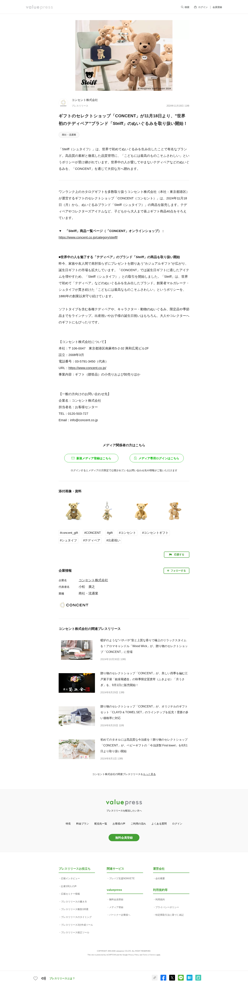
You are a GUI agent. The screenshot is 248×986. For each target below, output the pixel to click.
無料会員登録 (124, 837)
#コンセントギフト (155, 533)
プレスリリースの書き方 (74, 901)
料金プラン (82, 823)
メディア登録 (116, 907)
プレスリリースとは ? (62, 978)
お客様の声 (119, 823)
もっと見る (149, 774)
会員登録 (217, 7)
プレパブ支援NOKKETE (122, 878)
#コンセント (127, 533)
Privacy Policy (133, 955)
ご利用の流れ (138, 823)
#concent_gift (69, 533)
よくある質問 (159, 823)
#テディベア (91, 540)
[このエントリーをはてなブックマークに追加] (189, 980)
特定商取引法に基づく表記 (169, 915)
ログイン (203, 7)
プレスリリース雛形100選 (74, 909)
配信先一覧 (100, 823)
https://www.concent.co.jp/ (87, 368)
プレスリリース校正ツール (75, 932)
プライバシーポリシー (167, 907)
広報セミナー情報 (70, 893)
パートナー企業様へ (119, 915)
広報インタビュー (70, 878)
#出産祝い (113, 540)
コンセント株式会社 (85, 100)
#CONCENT (92, 533)
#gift (110, 533)
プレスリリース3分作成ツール (77, 924)
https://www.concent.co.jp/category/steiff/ (88, 237)
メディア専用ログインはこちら (159, 458)
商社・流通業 (69, 134)
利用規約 (160, 899)
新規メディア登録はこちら (93, 458)
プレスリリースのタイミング (76, 917)
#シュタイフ (68, 540)
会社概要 (160, 878)
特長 (68, 823)
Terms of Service (149, 955)
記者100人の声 (69, 886)
